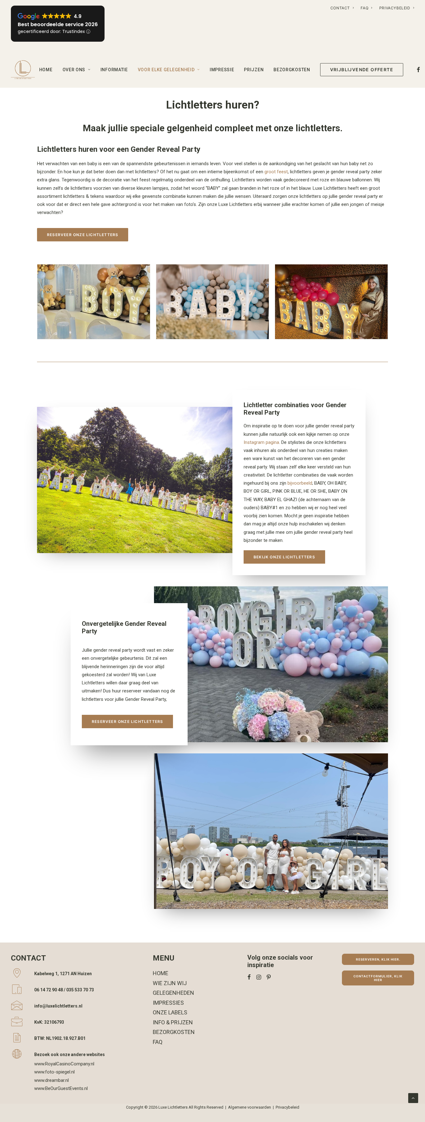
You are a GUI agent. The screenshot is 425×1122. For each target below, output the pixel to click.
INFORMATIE (114, 69)
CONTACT (340, 8)
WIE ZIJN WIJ (170, 983)
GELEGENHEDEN (173, 992)
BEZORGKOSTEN (291, 69)
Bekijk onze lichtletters (284, 557)
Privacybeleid (287, 1107)
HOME (46, 69)
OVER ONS (74, 69)
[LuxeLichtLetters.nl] (23, 69)
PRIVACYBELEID (394, 8)
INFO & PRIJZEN (173, 1022)
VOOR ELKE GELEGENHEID (166, 69)
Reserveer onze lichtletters (82, 234)
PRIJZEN (254, 69)
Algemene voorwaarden (249, 1107)
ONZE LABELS (170, 1012)
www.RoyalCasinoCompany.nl (64, 1064)
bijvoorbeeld (299, 483)
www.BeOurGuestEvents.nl (61, 1088)
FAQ (364, 8)
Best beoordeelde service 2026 (58, 24)
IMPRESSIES (168, 1002)
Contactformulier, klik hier (378, 978)
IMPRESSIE (222, 69)
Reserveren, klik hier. (378, 959)
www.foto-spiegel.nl (54, 1072)
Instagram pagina (261, 442)
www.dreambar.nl (51, 1080)
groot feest (276, 172)
